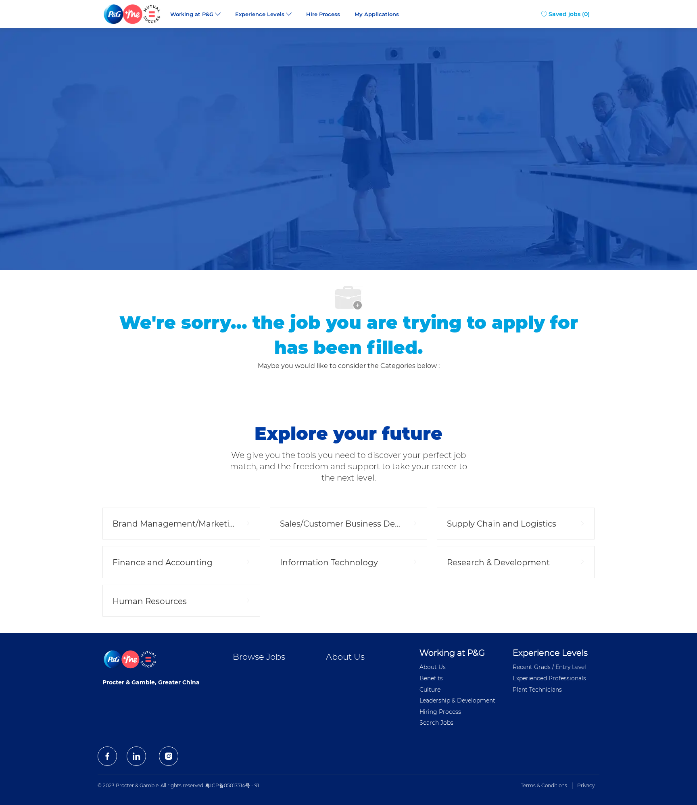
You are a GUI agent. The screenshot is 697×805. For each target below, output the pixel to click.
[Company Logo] (132, 14)
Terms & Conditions (544, 785)
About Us (345, 657)
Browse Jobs (259, 657)
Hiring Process (440, 711)
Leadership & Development (457, 700)
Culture (429, 689)
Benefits (431, 678)
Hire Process (323, 14)
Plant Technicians (537, 689)
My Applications (377, 14)
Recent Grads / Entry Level (549, 667)
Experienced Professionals (549, 678)
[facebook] (107, 756)
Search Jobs (436, 722)
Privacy (586, 785)
